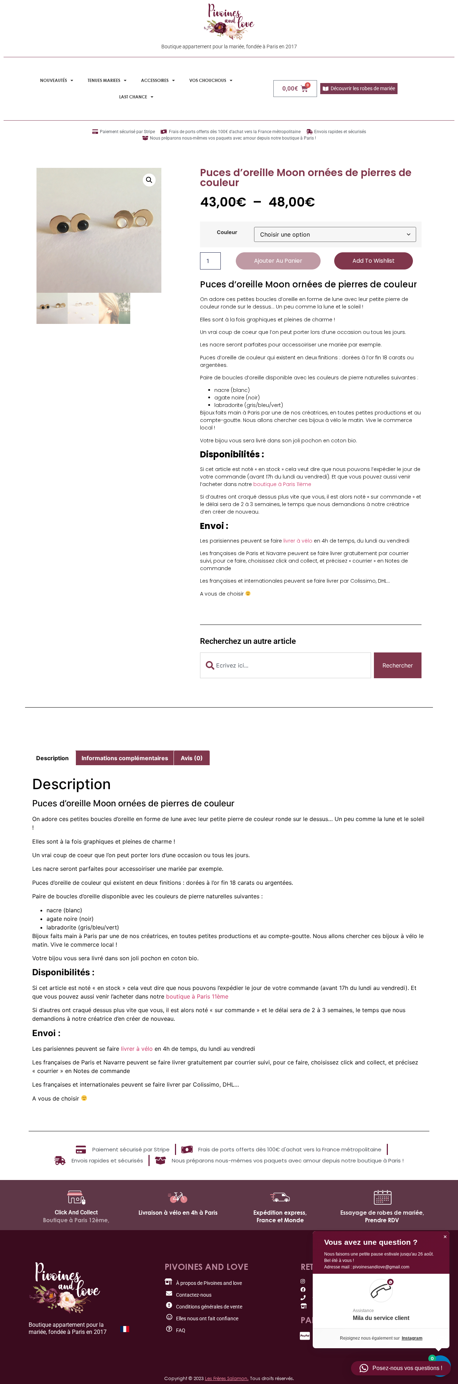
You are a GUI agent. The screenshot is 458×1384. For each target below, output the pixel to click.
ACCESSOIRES (155, 80)
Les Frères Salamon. (227, 1378)
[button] (149, 180)
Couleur (227, 232)
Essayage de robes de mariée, (382, 1212)
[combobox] (285, 665)
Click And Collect (76, 1212)
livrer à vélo (297, 540)
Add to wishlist (373, 261)
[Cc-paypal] (305, 1335)
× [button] (445, 1237)
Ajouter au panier (278, 261)
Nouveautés (53, 80)
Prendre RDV (382, 1220)
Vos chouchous (207, 80)
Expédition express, (280, 1212)
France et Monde (280, 1220)
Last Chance (133, 96)
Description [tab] (52, 758)
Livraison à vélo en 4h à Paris (178, 1212)
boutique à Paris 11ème (282, 484)
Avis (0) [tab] (192, 758)
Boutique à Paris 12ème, (76, 1220)
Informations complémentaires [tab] (125, 758)
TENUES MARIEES (104, 80)
